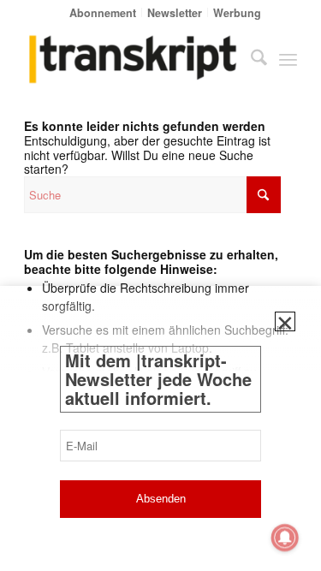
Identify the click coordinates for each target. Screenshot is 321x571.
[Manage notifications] (285, 537)
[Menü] (288, 59)
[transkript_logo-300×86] (133, 59)
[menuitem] (103, 12)
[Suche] (250, 59)
